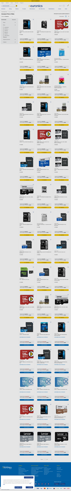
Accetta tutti (30, 487)
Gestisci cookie (19, 487)
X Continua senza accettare (29, 477)
